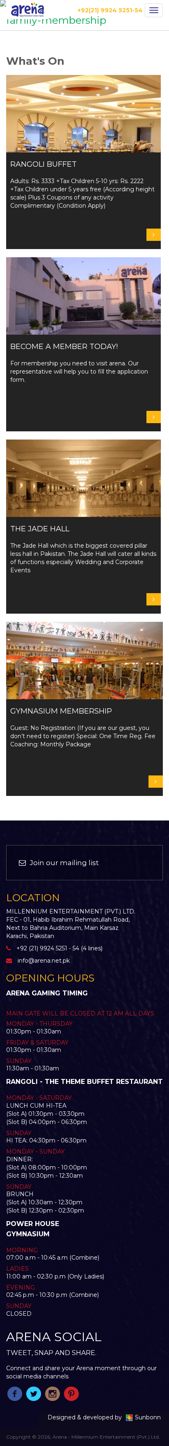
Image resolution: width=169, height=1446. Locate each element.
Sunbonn (148, 1417)
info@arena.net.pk (44, 960)
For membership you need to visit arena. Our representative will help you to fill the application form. (79, 363)
